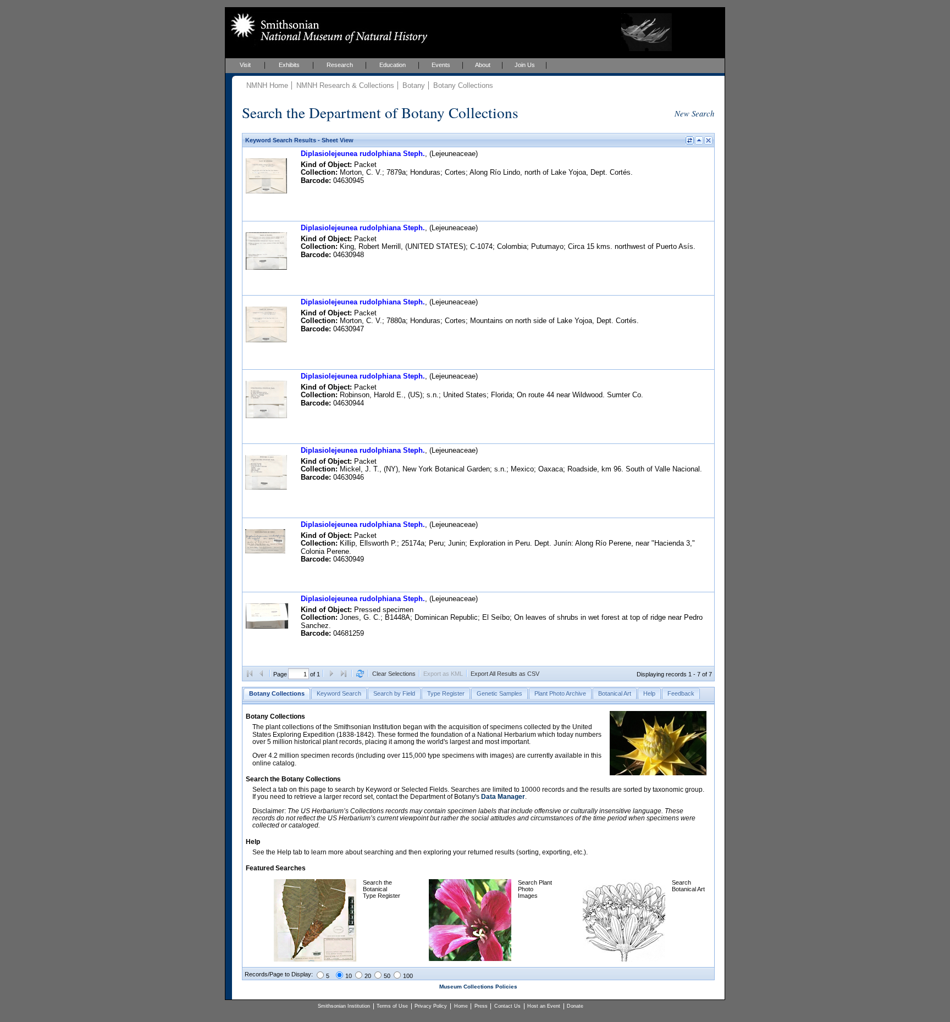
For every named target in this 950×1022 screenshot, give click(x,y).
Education (392, 65)
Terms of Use (392, 1006)
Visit (245, 65)
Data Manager (503, 797)
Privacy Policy (431, 1006)
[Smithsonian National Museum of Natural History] (326, 28)
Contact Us (507, 1006)
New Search (694, 113)
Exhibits (289, 65)
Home (461, 1006)
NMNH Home (267, 85)
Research (340, 65)
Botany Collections (463, 85)
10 (348, 976)
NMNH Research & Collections (345, 85)
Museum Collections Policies (478, 987)
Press (481, 1006)
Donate (575, 1006)
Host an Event (543, 1006)
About (482, 65)
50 (387, 976)
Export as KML (443, 673)
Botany (413, 85)
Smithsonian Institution (344, 1006)
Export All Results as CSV (505, 673)
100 (408, 976)
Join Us (525, 65)
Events (441, 65)
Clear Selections (394, 673)
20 (367, 976)
